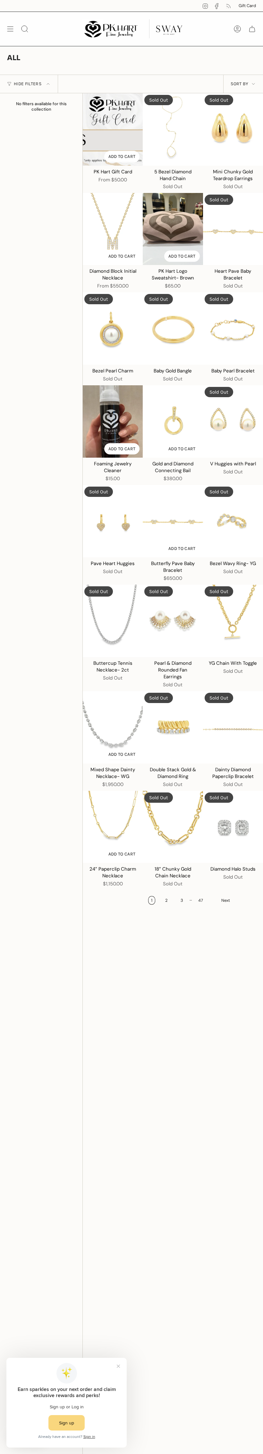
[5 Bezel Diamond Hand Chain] (173, 129)
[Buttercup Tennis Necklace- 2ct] (113, 621)
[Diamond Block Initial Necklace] (113, 229)
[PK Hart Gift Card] (113, 129)
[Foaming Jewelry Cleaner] (113, 421)
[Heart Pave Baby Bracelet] (233, 229)
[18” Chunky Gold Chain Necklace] (173, 827)
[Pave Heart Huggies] (113, 521)
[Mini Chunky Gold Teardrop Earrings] (233, 129)
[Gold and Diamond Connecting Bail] (173, 421)
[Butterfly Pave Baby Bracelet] (173, 521)
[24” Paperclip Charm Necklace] (113, 827)
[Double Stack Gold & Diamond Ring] (173, 727)
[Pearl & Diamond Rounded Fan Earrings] (173, 621)
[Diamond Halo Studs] (233, 827)
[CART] (252, 29)
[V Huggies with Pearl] (233, 421)
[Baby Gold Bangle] (173, 328)
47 (200, 900)
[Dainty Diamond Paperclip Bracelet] (233, 727)
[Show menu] (10, 29)
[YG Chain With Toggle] (233, 621)
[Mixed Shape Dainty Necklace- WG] (113, 727)
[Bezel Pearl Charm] (113, 328)
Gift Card (247, 5)
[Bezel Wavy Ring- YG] (233, 521)
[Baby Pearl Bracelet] (233, 328)
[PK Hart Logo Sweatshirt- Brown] (173, 229)
